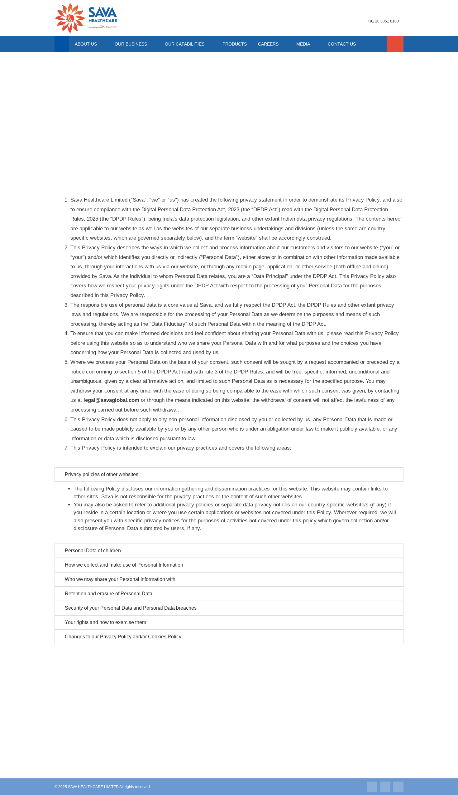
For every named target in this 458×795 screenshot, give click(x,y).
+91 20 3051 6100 (383, 21)
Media (303, 43)
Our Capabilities (184, 43)
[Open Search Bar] (395, 44)
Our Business (131, 43)
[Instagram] (385, 787)
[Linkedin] (372, 787)
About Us (86, 43)
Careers (268, 43)
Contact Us (342, 43)
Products (234, 43)
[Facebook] (398, 787)
